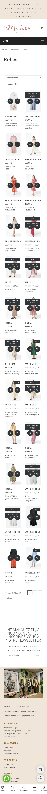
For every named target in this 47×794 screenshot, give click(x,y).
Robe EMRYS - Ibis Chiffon (31, 168)
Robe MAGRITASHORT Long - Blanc (32, 498)
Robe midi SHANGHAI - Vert (32, 372)
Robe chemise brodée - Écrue (11, 125)
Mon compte (9, 767)
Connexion (8, 764)
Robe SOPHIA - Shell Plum (31, 290)
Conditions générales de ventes (19, 731)
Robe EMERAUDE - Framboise (32, 250)
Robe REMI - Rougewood (30, 209)
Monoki (9, 573)
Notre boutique (11, 781)
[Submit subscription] (37, 655)
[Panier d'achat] (40, 769)
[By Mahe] (16, 28)
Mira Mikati (11, 116)
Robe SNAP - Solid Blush (10, 581)
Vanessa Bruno (33, 241)
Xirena (8, 323)
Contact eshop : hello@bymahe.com (19, 715)
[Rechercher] (29, 28)
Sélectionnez (12, 78)
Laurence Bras (32, 116)
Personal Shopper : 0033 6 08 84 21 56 (20, 711)
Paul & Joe (30, 364)
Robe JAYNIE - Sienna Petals (31, 331)
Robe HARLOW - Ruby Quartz (31, 456)
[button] (23, 41)
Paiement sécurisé (12, 753)
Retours (7, 750)
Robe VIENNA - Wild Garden (11, 250)
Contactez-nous (11, 778)
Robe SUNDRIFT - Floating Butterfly (12, 372)
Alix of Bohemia (33, 159)
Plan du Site (9, 737)
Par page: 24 (12, 84)
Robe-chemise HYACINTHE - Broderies (11, 414)
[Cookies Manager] (40, 778)
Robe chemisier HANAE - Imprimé (32, 413)
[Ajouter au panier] (10, 101)
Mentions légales (12, 728)
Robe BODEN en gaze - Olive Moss (12, 497)
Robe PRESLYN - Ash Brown (11, 331)
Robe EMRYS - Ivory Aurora (11, 209)
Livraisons (8, 747)
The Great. (10, 364)
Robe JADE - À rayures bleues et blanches (32, 126)
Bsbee (8, 282)
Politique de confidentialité (17, 734)
